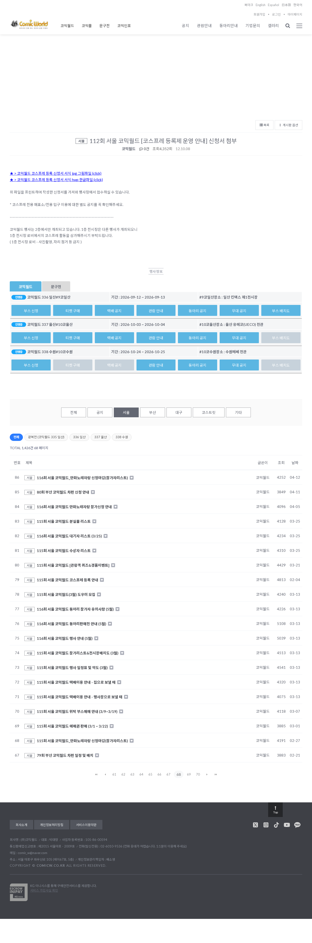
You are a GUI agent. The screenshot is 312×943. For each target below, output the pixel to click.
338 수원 (122, 437)
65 (150, 774)
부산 (152, 412)
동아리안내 (228, 25)
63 (132, 774)
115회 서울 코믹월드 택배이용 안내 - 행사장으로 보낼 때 (80, 697)
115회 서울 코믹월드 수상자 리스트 (64, 550)
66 (159, 774)
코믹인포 (124, 25)
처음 (96, 774)
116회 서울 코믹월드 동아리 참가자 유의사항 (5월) (76, 609)
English (260, 5)
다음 (207, 774)
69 (189, 774)
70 (198, 774)
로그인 (276, 14)
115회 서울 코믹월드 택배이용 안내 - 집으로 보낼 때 (76, 682)
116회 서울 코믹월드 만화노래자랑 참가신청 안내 (75, 507)
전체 (73, 412)
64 (141, 774)
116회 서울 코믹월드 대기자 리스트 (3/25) (70, 536)
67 (168, 774)
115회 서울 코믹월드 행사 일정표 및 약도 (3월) (72, 667)
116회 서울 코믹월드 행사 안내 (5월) (65, 638)
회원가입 (259, 14)
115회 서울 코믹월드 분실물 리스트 (64, 521)
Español (273, 5)
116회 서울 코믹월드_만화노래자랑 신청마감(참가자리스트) (83, 477)
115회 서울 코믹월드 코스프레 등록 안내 (68, 580)
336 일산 (79, 437)
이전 (105, 774)
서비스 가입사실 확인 (44, 890)
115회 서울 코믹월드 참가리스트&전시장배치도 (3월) (78, 653)
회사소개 (21, 825)
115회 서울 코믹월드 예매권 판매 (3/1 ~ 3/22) (73, 726)
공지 (185, 25)
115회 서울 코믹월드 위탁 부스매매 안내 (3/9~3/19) (77, 711)
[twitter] (255, 825)
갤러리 (273, 25)
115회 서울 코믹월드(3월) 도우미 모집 (66, 594)
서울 (126, 412)
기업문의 (252, 25)
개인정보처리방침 (51, 825)
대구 (179, 412)
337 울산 (100, 437)
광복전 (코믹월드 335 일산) (46, 437)
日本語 (286, 5)
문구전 (104, 25)
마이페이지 (295, 14)
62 (123, 774)
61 (114, 774)
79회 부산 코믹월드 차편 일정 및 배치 (65, 755)
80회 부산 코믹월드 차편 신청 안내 (63, 492)
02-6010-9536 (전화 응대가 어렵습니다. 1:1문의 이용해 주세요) (143, 846)
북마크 (248, 5)
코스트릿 (208, 412)
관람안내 (204, 25)
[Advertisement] (156, 81)
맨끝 (216, 774)
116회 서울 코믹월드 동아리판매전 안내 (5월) (72, 624)
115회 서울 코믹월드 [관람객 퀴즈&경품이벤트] (73, 565)
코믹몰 (87, 25)
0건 (146, 148)
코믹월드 (67, 25)
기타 (238, 412)
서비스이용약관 (86, 825)
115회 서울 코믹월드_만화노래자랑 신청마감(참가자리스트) (83, 741)
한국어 (297, 5)
